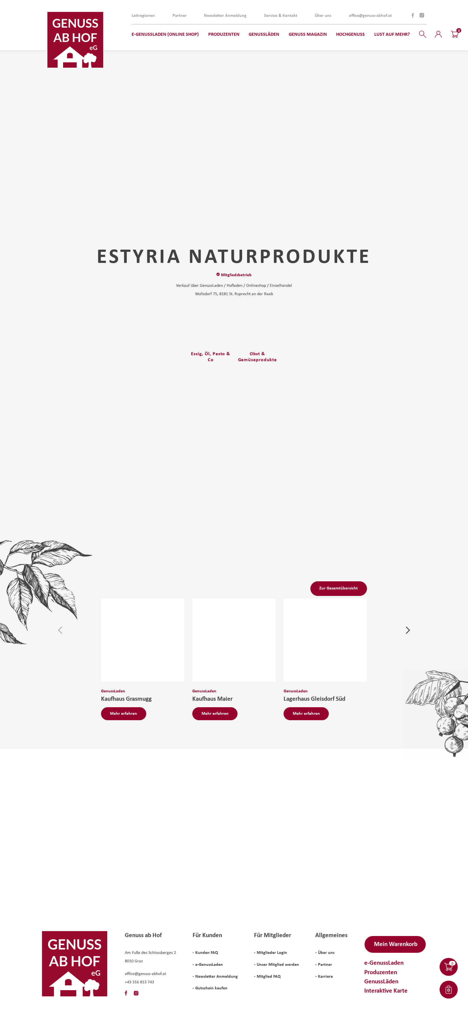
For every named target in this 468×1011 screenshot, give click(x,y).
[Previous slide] (61, 630)
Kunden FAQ (206, 952)
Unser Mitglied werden (278, 964)
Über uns (323, 15)
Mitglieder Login (272, 952)
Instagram (421, 15)
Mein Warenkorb (395, 944)
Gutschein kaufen (211, 988)
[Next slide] (406, 630)
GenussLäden (381, 981)
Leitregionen (143, 15)
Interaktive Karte (386, 990)
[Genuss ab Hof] (75, 40)
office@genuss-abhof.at (370, 15)
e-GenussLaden (209, 964)
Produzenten (380, 972)
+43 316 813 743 (139, 982)
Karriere (325, 976)
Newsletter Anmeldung (225, 15)
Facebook (413, 15)
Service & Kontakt (280, 15)
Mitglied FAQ (269, 976)
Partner (180, 15)
